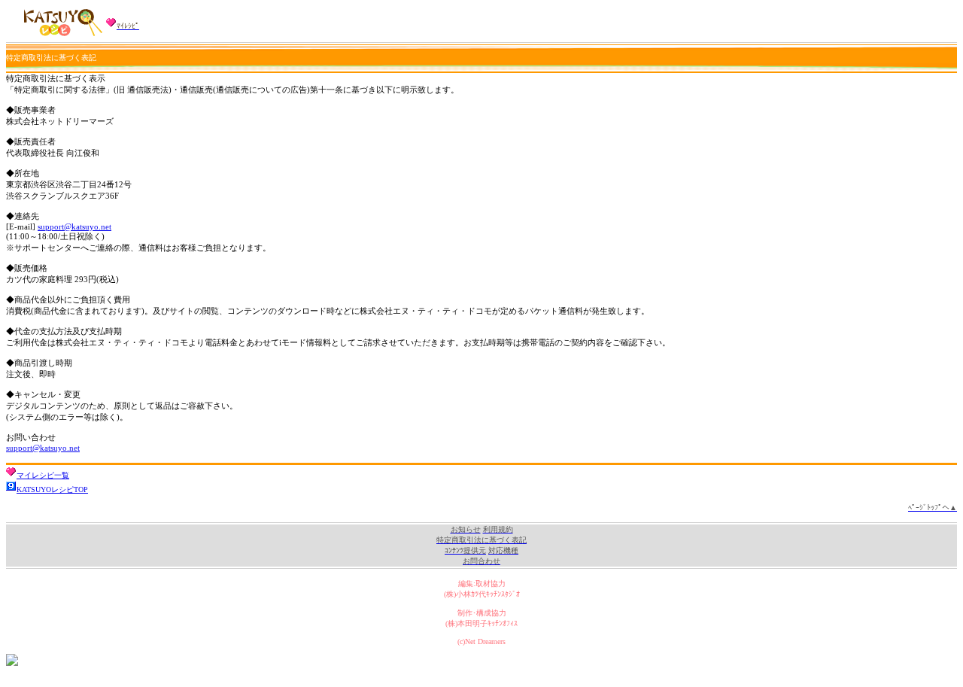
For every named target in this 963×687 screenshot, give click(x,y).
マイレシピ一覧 (43, 475)
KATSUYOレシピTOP (52, 489)
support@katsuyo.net (74, 226)
